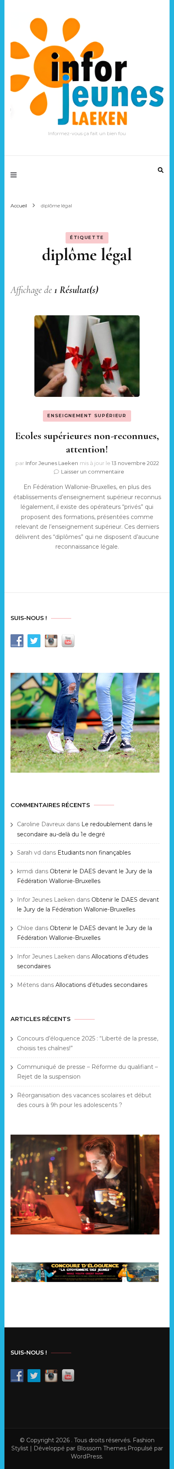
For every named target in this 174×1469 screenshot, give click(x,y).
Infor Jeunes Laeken (51, 463)
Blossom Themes (101, 1448)
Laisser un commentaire (92, 471)
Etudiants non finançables (94, 852)
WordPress (86, 1456)
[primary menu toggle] (16, 175)
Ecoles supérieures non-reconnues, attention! (87, 442)
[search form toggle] (160, 170)
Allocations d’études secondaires (101, 985)
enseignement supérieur (86, 415)
